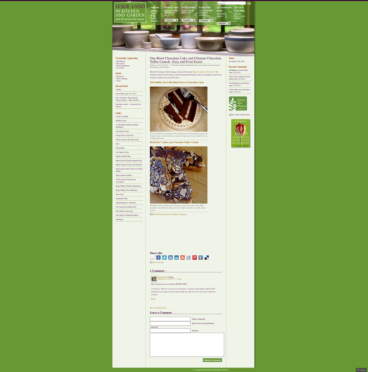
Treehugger (119, 219)
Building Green (121, 120)
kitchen (192, 65)
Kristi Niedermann (123, 66)
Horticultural (120, 148)
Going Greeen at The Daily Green (127, 139)
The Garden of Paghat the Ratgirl (127, 215)
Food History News (122, 131)
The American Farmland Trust (126, 207)
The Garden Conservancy (124, 211)
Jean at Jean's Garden (236, 76)
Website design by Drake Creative (242, 370)
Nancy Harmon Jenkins (124, 175)
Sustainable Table (122, 198)
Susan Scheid (163, 277)
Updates (118, 89)
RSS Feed (120, 76)
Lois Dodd (120, 68)
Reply (153, 298)
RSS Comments (122, 79)
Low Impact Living (122, 152)
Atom (119, 81)
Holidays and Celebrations (161, 67)
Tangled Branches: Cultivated (126, 202)
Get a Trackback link (158, 307)
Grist (117, 143)
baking (187, 65)
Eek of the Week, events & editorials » (239, 16)
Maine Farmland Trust (123, 156)
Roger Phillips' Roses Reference (127, 190)
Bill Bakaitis (121, 61)
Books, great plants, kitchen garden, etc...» (171, 12)
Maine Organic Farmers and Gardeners (129, 164)
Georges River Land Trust (124, 135)
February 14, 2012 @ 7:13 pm (169, 278)
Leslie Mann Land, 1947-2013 (126, 93)
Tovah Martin (233, 83)
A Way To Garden (122, 116)
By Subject (232, 61)
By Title (241, 61)
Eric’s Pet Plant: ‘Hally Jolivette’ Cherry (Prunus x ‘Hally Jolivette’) (128, 99)
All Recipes (181, 65)
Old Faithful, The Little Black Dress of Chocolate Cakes (177, 82)
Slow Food (119, 194)
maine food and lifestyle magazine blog (129, 160)
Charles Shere (233, 89)
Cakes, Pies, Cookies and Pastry (203, 65)
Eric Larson (121, 63)
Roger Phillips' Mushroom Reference (128, 186)
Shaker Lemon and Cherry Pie (204, 71)
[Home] (130, 12)
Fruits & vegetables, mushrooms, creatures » (206, 12)
